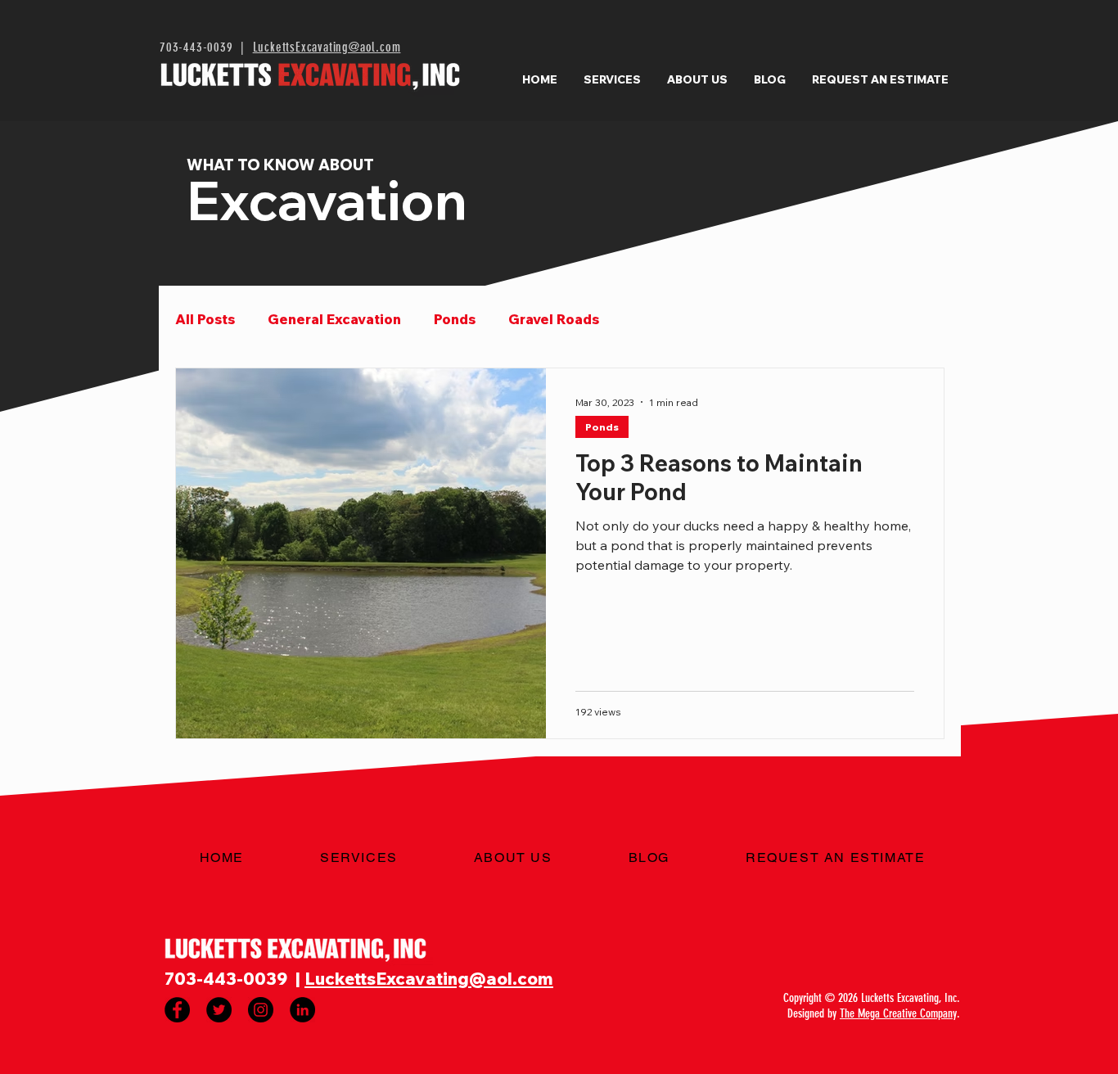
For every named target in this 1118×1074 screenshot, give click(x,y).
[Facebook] (177, 1009)
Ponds (455, 318)
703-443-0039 (196, 47)
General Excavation (334, 318)
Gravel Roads (553, 318)
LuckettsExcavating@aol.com (327, 47)
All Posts (205, 318)
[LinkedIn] (302, 1009)
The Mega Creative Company (898, 1013)
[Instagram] (260, 1009)
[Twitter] (219, 1009)
